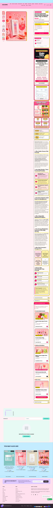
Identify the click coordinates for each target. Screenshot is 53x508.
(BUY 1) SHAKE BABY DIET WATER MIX (42, 24)
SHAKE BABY (38, 12)
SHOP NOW (29, 1)
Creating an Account (19, 496)
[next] (50, 460)
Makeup (4, 495)
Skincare (4, 493)
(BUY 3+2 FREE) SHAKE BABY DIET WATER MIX (42, 28)
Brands (4, 492)
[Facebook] (31, 494)
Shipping (28, 505)
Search (17, 488)
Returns (31, 505)
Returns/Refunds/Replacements (20, 493)
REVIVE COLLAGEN (14, 3)
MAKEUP (33, 3)
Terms (25, 505)
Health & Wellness (5, 496)
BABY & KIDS (23, 5)
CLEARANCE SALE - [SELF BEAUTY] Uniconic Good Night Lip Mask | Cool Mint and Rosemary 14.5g (9, 467)
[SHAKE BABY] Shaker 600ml (20, 466)
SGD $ (49, 505)
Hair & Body (4, 497)
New (3, 488)
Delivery (17, 492)
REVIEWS (29, 5)
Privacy (22, 505)
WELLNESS (36, 3)
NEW (10, 3)
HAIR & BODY (41, 3)
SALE (23, 3)
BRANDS (26, 3)
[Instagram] (33, 494)
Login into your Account (19, 497)
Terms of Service (18, 500)
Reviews (4, 501)
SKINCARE (29, 3)
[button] (9, 469)
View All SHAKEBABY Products (41, 397)
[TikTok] (37, 494)
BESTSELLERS (20, 3)
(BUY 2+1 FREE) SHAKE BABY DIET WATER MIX (42, 26)
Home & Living (5, 500)
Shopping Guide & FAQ (19, 491)
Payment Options (18, 495)
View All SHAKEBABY (42, 83)
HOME (27, 5)
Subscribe (46, 481)
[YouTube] (35, 494)
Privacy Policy (17, 501)
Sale (3, 491)
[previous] (2, 460)
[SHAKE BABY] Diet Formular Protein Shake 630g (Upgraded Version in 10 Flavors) (44, 467)
